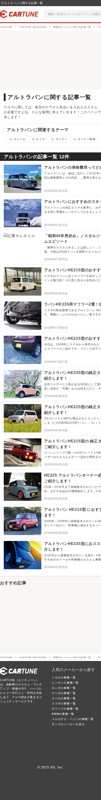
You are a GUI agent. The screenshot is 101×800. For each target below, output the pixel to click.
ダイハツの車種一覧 (65, 708)
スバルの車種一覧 (64, 698)
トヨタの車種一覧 (64, 677)
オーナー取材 (84, 139)
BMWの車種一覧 (63, 714)
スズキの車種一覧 (64, 703)
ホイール (17, 139)
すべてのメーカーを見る (68, 724)
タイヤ (38, 139)
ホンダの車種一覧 (64, 688)
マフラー (58, 139)
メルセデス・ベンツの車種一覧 (73, 719)
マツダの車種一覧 (64, 693)
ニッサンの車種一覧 (65, 682)
